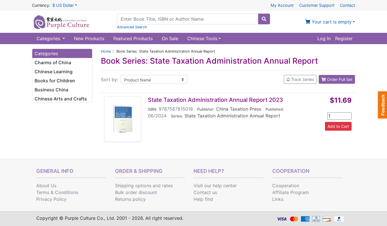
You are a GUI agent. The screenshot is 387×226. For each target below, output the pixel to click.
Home (106, 51)
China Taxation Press (238, 109)
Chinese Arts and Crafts (61, 99)
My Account (282, 5)
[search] (264, 19)
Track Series (302, 79)
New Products (89, 38)
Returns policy (130, 199)
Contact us (205, 192)
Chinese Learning (54, 71)
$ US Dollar (63, 5)
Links (277, 199)
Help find (203, 199)
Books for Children (55, 80)
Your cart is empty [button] (331, 22)
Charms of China (53, 62)
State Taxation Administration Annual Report (232, 116)
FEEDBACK (382, 105)
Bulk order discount (136, 192)
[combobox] (187, 19)
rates (167, 185)
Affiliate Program (290, 192)
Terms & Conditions (57, 192)
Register (344, 38)
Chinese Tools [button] (202, 38)
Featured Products (133, 38)
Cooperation (285, 185)
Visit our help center (215, 185)
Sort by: (109, 79)
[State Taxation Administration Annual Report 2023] (122, 119)
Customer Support (316, 5)
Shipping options (133, 185)
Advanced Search (132, 27)
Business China (51, 89)
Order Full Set (339, 79)
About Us (46, 185)
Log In (324, 38)
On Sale (170, 38)
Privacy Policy (51, 199)
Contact (347, 5)
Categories (49, 38)
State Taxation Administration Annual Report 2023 (215, 99)
